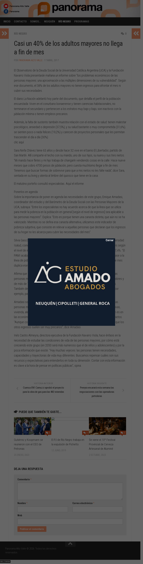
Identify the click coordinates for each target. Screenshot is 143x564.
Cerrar (107, 240)
